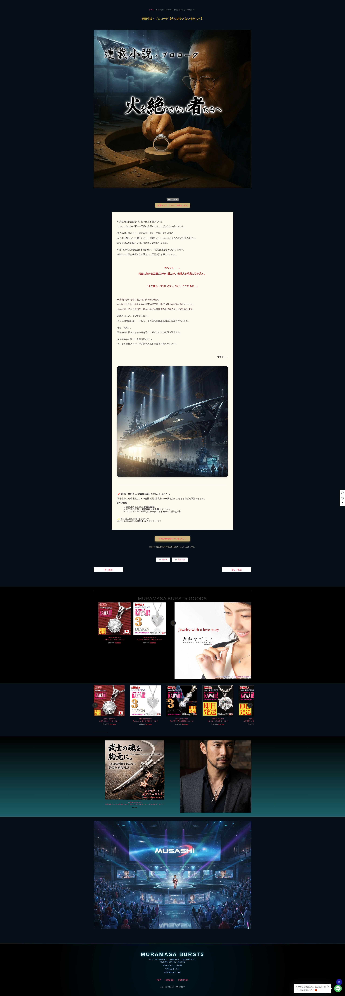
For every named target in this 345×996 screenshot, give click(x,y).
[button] (172, 874)
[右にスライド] (173, 623)
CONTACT (183, 980)
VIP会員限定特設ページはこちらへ (172, 539)
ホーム (151, 10)
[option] (114, 623)
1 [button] (121, 648)
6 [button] (143, 648)
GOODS (170, 980)
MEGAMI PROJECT (114, 637)
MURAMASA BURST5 (135, 802)
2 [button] (125, 648)
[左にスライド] (95, 705)
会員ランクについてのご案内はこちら (172, 205)
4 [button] (134, 648)
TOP (158, 980)
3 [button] (130, 648)
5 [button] (139, 648)
